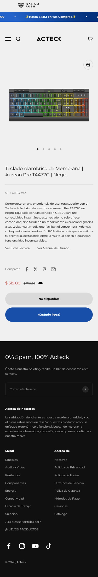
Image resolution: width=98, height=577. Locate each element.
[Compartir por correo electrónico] (53, 269)
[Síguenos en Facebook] (8, 546)
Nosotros (60, 460)
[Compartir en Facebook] (26, 269)
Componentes (15, 483)
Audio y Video (15, 467)
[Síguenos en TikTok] (48, 546)
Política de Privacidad (69, 467)
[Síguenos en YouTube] (35, 546)
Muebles (11, 460)
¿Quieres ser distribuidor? (23, 522)
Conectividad (14, 498)
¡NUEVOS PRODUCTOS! (22, 529)
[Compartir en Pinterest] (44, 269)
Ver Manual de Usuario (53, 248)
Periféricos (12, 475)
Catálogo (60, 514)
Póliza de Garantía (67, 490)
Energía (10, 490)
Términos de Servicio (69, 483)
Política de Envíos (66, 475)
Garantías (60, 506)
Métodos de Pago (67, 498)
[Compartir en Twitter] (35, 269)
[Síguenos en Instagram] (22, 546)
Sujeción (11, 514)
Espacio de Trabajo (18, 506)
